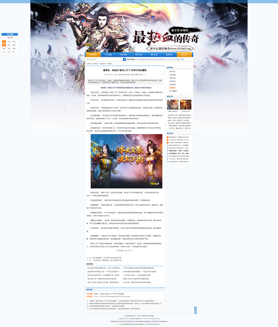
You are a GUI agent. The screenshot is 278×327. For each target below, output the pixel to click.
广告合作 (138, 316)
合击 (155, 59)
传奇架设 (173, 84)
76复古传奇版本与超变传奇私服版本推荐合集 (138, 268)
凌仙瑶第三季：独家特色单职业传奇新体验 (102, 279)
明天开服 (138, 55)
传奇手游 (173, 81)
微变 (143, 59)
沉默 (161, 59)
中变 (149, 59)
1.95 (172, 59)
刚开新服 (123, 55)
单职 (4, 45)
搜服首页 (93, 55)
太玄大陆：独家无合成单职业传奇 (179, 123)
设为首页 (185, 1)
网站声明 (132, 316)
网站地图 (151, 316)
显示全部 (10, 37)
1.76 (167, 59)
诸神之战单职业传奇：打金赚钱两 (179, 145)
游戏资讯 (184, 55)
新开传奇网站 (135, 74)
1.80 (169, 59)
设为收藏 (190, 1)
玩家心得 (173, 78)
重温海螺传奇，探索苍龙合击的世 (179, 137)
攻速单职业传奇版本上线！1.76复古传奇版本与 (103, 271)
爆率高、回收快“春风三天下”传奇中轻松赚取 (109, 294)
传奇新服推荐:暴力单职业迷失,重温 (179, 156)
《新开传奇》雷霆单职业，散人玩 (179, 140)
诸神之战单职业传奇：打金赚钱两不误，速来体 (103, 275)
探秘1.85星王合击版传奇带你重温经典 (136, 279)
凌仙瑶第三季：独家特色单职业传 (179, 115)
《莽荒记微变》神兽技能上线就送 (179, 125)
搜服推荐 (169, 55)
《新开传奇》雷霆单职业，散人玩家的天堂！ (108, 260)
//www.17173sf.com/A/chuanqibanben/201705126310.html (112, 296)
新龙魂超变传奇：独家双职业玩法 (179, 161)
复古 (138, 59)
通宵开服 (154, 55)
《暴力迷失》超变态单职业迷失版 (179, 159)
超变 (152, 59)
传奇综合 (173, 71)
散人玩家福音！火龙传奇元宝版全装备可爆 (107, 258)
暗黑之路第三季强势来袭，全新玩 (179, 148)
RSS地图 (126, 316)
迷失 (158, 59)
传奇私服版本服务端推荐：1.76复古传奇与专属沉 (139, 271)
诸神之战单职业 (172, 111)
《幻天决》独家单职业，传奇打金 (179, 128)
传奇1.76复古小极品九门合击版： (179, 120)
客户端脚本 (173, 91)
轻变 (146, 59)
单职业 (182, 59)
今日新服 (108, 55)
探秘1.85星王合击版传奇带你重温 (179, 118)
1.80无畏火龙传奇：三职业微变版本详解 (136, 275)
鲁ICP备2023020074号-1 (153, 324)
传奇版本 (109, 63)
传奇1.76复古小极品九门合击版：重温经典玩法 (103, 282)
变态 (140, 59)
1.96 (175, 59)
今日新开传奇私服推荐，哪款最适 (179, 142)
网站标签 (145, 316)
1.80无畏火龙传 (185, 111)
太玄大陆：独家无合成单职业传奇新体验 (137, 282)
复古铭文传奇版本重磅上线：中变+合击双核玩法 (104, 268)
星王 (164, 59)
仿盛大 (178, 59)
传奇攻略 (173, 75)
